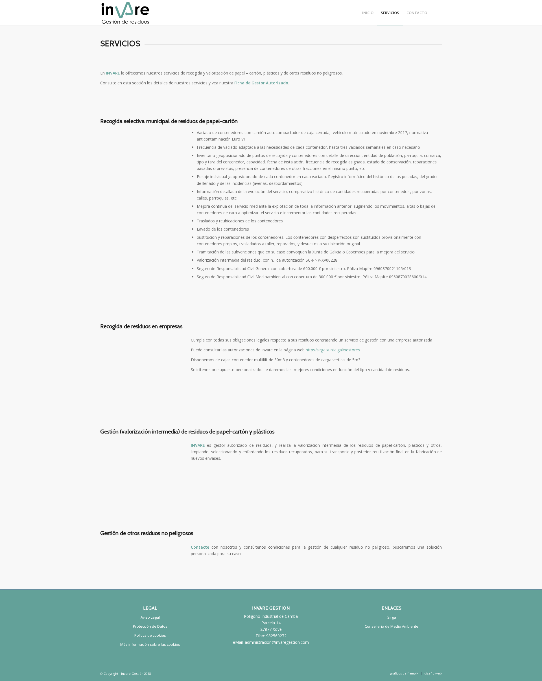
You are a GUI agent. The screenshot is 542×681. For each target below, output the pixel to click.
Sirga (391, 617)
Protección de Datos (150, 626)
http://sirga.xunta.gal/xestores (333, 349)
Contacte (200, 547)
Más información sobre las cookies (150, 644)
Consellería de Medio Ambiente (391, 626)
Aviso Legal (150, 617)
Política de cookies (150, 635)
